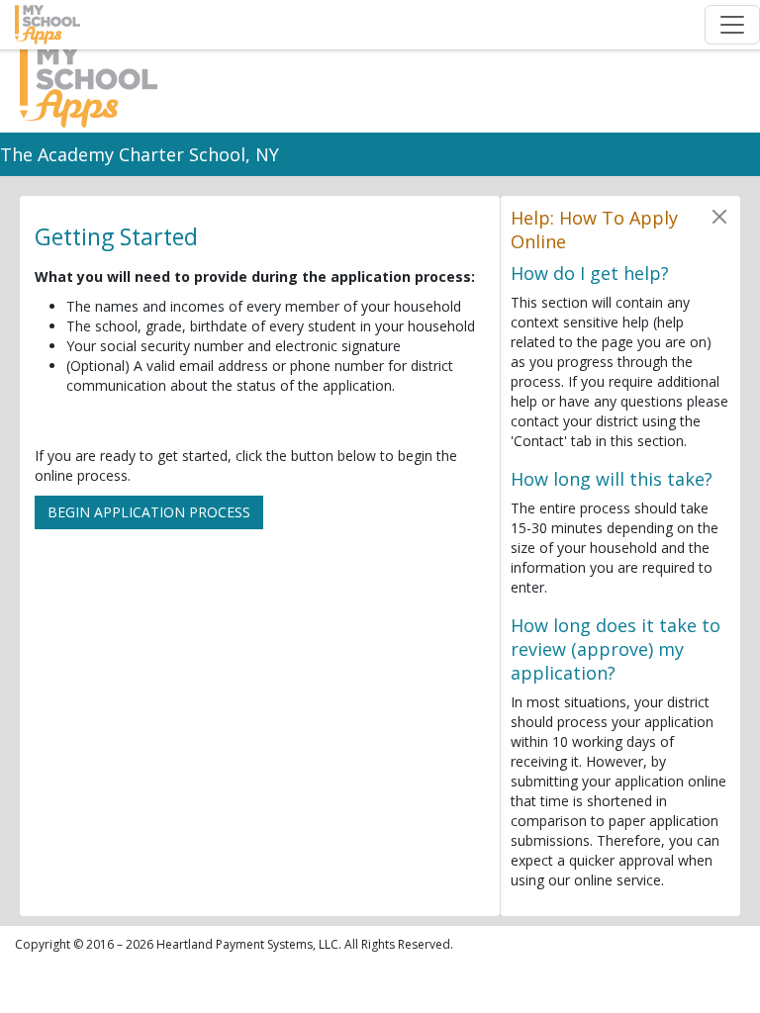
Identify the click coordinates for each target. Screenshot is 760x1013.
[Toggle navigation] (732, 25)
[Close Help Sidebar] (720, 216)
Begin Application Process (149, 512)
